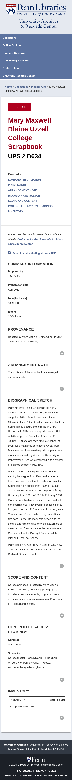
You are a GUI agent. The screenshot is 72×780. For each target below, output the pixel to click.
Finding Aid (19, 107)
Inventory (15, 211)
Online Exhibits (12, 45)
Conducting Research (16, 60)
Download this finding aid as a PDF (34, 253)
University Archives (16, 744)
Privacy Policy (45, 770)
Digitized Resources (15, 52)
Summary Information (24, 179)
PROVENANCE (17, 185)
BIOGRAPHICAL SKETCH (24, 195)
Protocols (24, 770)
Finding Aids (38, 86)
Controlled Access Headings (30, 206)
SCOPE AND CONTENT (22, 200)
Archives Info (11, 68)
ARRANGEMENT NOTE (22, 190)
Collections (9, 37)
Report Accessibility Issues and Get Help (36, 775)
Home (8, 86)
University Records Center (19, 75)
